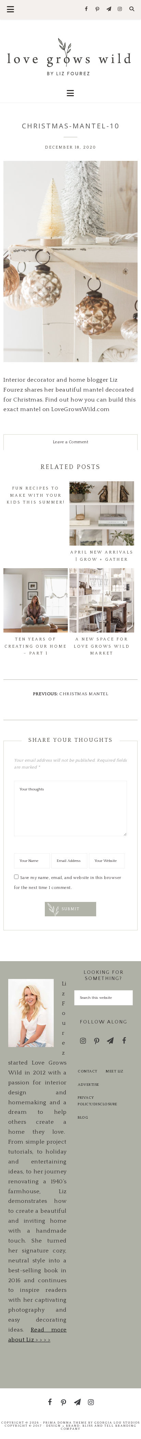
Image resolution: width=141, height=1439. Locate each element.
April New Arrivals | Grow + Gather (101, 555)
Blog (83, 1118)
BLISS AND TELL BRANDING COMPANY (99, 1427)
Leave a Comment (71, 442)
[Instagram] (120, 9)
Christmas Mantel (83, 693)
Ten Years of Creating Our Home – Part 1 (35, 646)
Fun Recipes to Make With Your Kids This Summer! (36, 495)
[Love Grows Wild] (70, 56)
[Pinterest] (97, 9)
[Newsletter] (108, 9)
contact (88, 1071)
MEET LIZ (114, 1071)
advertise (88, 1085)
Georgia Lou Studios (117, 1422)
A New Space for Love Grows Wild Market (102, 646)
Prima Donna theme (65, 1422)
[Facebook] (86, 9)
